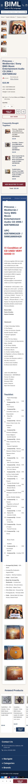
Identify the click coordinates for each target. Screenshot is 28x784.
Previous (2, 54)
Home (2, 17)
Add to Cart (9, 112)
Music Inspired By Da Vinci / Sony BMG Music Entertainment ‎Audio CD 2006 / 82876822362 (18, 159)
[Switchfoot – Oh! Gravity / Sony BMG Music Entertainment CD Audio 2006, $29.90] (6, 699)
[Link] (12, 5)
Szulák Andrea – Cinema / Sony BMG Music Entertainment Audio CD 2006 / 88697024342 (18, 173)
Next (5, 54)
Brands (7, 767)
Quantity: (5, 102)
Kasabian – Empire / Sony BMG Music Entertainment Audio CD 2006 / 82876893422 (18, 146)
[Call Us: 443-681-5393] (23, 5)
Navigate (8, 759)
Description (7, 198)
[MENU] (2, 5)
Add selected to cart (14, 184)
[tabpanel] (6, 713)
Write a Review (14, 79)
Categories (9, 763)
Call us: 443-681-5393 (9, 750)
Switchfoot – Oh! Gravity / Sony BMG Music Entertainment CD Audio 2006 (6, 711)
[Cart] (26, 5)
